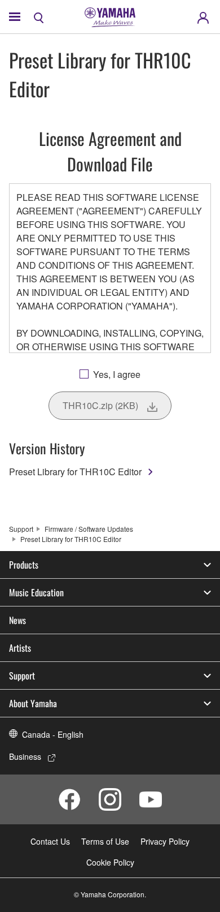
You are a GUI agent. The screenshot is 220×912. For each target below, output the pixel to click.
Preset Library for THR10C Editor (75, 471)
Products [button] (23, 564)
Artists (20, 648)
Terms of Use (105, 841)
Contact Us (50, 841)
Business (25, 756)
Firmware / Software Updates (89, 529)
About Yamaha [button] (33, 703)
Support (21, 529)
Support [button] (22, 675)
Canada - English (52, 734)
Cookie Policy (110, 862)
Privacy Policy (165, 841)
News (17, 620)
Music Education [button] (36, 592)
